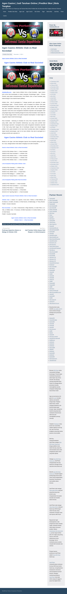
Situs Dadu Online (53, 490)
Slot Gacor (51, 218)
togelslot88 (52, 231)
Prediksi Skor (28, 224)
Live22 (55, 398)
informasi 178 (52, 257)
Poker (62, 11)
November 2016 (54, 164)
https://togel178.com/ (54, 303)
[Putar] (51, 35)
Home (4, 11)
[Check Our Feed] (56, 69)
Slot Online (37, 11)
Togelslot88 (52, 198)
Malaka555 (52, 318)
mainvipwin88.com (53, 228)
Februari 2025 (54, 85)
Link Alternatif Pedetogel (55, 248)
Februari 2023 (54, 101)
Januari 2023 (54, 103)
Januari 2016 (54, 180)
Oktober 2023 (54, 90)
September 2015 (55, 184)
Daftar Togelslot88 (53, 202)
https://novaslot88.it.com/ (55, 292)
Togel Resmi (52, 222)
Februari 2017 (54, 158)
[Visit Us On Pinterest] (57, 65)
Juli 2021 (53, 127)
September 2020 (55, 129)
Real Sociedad (36, 224)
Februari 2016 (54, 179)
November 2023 (54, 88)
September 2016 (55, 168)
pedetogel (51, 342)
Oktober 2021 (54, 122)
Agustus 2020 (54, 131)
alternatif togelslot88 (54, 229)
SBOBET (51, 349)
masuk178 (51, 301)
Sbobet (51, 332)
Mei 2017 (53, 153)
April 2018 (53, 140)
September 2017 (55, 147)
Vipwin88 (51, 226)
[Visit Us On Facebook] (51, 65)
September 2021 (55, 123)
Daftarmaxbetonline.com (57, 52)
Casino (5, 15)
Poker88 (51, 216)
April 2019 (53, 133)
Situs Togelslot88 (53, 200)
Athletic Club (6, 224)
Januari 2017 (54, 160)
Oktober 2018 (54, 138)
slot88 (50, 286)
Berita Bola (49, 11)
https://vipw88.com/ (53, 237)
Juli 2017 (53, 149)
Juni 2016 (53, 173)
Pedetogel (51, 264)
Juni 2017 (53, 151)
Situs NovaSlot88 (53, 251)
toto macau (52, 268)
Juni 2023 (53, 94)
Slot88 (50, 274)
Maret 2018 (53, 142)
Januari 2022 (54, 118)
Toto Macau (52, 250)
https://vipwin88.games (54, 239)
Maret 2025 (53, 83)
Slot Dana (51, 288)
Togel (43, 11)
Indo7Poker (52, 562)
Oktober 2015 (54, 182)
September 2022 (55, 109)
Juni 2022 (53, 114)
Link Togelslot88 (53, 205)
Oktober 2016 (54, 166)
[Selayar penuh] (61, 35)
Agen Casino (29, 11)
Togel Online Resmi (54, 246)
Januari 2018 (54, 144)
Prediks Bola (21, 224)
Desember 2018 (54, 136)
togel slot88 (52, 347)
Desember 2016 (54, 162)
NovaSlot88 (52, 253)
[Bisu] (60, 35)
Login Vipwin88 (53, 211)
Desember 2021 (54, 120)
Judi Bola (56, 11)
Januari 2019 (54, 134)
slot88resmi (52, 340)
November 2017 (54, 146)
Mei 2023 (53, 96)
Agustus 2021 (54, 125)
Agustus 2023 (54, 92)
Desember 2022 (54, 105)
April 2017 (53, 155)
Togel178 (51, 279)
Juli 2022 (53, 112)
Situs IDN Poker (56, 555)
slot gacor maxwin (53, 336)
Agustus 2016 (54, 169)
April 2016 (53, 175)
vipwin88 (51, 233)
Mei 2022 (53, 116)
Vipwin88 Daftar (53, 320)
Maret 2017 (53, 157)
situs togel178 (52, 299)
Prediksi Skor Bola (12, 11)
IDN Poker (51, 213)
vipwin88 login (52, 360)
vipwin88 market (53, 235)
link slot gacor (52, 244)
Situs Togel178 (52, 224)
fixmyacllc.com (52, 242)
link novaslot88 (52, 266)
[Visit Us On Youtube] (61, 65)
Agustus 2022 (54, 111)
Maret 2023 (53, 100)
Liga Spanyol (13, 224)
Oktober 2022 (54, 107)
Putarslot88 (52, 270)
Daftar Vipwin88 (53, 209)
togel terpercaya (53, 358)
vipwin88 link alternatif (54, 338)
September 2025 (55, 81)
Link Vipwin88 (52, 207)
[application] (56, 32)
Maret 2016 (53, 177)
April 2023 (53, 98)
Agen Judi (21, 11)
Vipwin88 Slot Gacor (54, 262)
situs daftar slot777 (57, 308)
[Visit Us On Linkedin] (53, 69)
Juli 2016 (53, 171)
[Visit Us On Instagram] (59, 69)
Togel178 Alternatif (53, 290)
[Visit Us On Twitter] (54, 65)
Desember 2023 (54, 87)
